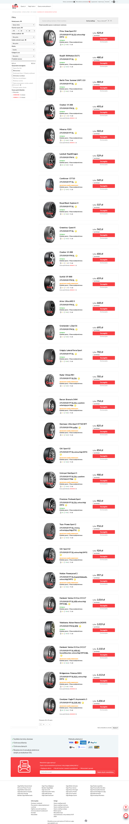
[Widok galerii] (111, 20)
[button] (126, 807)
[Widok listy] (108, 20)
